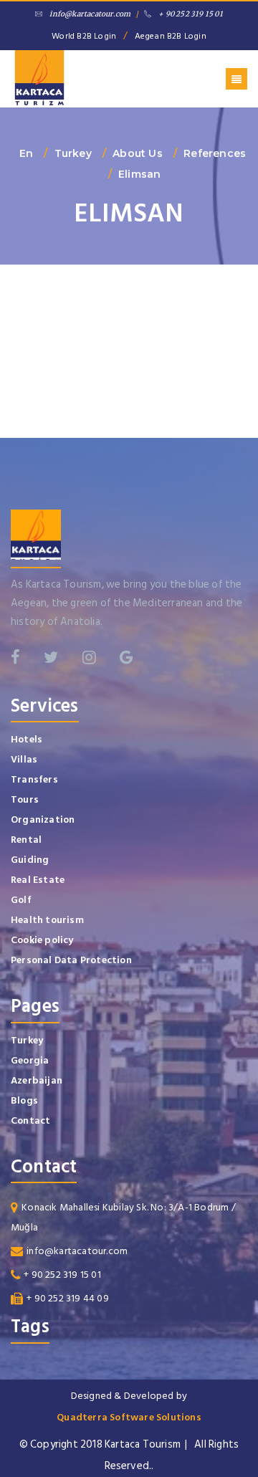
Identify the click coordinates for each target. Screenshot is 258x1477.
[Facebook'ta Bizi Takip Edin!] (15, 657)
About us (138, 153)
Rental (26, 839)
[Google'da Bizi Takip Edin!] (126, 657)
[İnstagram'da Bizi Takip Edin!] (89, 657)
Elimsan (139, 174)
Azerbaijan (36, 1080)
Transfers (34, 779)
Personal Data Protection (71, 960)
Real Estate (37, 879)
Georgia (30, 1060)
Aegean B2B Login (170, 36)
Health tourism (47, 920)
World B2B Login (84, 36)
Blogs (24, 1100)
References (214, 153)
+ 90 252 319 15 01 (190, 14)
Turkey (73, 153)
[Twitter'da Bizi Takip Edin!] (51, 657)
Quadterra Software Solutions (129, 1417)
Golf (21, 900)
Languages (129, 61)
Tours (25, 799)
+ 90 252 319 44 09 (68, 1298)
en (26, 153)
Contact (30, 1120)
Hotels (26, 739)
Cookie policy (42, 940)
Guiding (30, 859)
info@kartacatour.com (89, 14)
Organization (43, 819)
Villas (24, 759)
